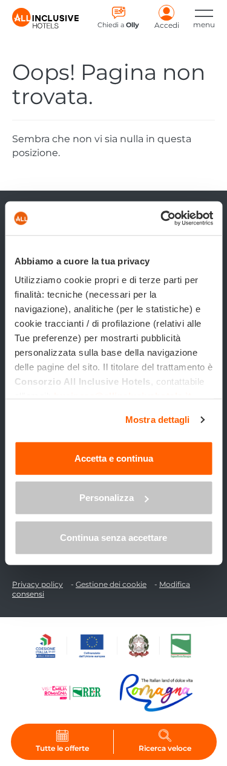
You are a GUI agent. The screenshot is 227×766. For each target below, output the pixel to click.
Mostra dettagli (157, 419)
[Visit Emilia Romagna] (77, 693)
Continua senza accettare (113, 537)
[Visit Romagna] (156, 693)
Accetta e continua (113, 458)
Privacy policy (37, 584)
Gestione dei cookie (111, 584)
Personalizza (106, 498)
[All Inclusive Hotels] (45, 18)
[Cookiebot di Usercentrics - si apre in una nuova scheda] (161, 218)
